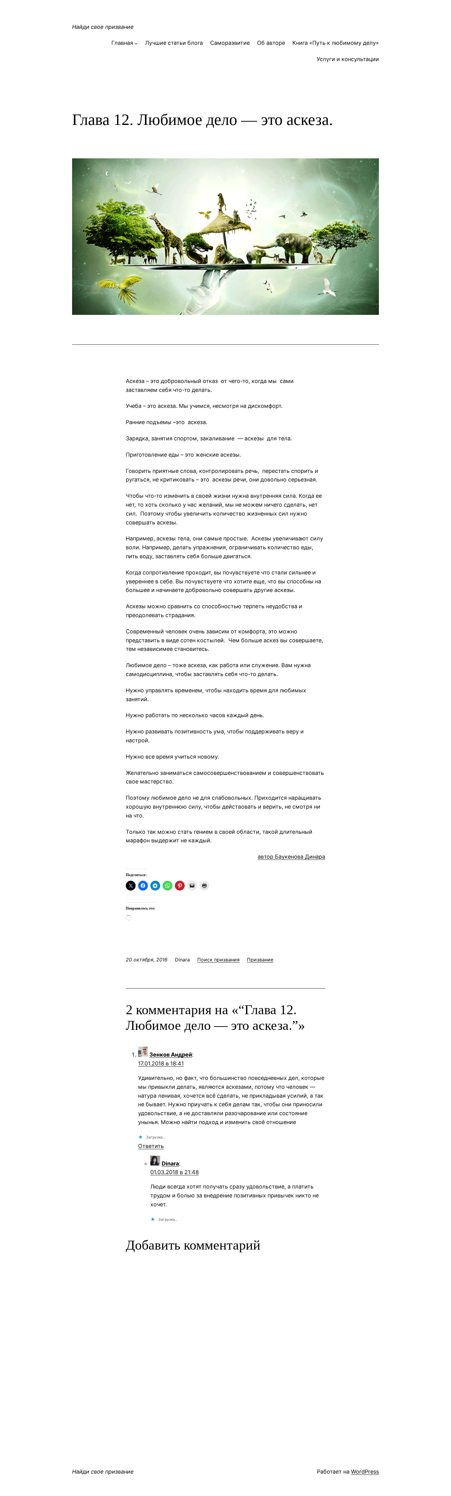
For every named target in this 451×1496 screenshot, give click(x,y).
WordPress (365, 1471)
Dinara (170, 1163)
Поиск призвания (218, 960)
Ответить (151, 1146)
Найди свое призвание (103, 27)
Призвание (260, 960)
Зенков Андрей (170, 1054)
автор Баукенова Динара (291, 856)
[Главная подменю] (136, 43)
